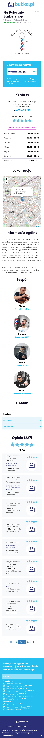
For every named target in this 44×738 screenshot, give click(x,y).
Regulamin (22, 726)
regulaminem (7, 735)
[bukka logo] (22, 722)
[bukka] (22, 5)
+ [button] (6, 179)
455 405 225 (23, 110)
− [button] (6, 182)
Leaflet (38, 226)
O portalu (10, 726)
